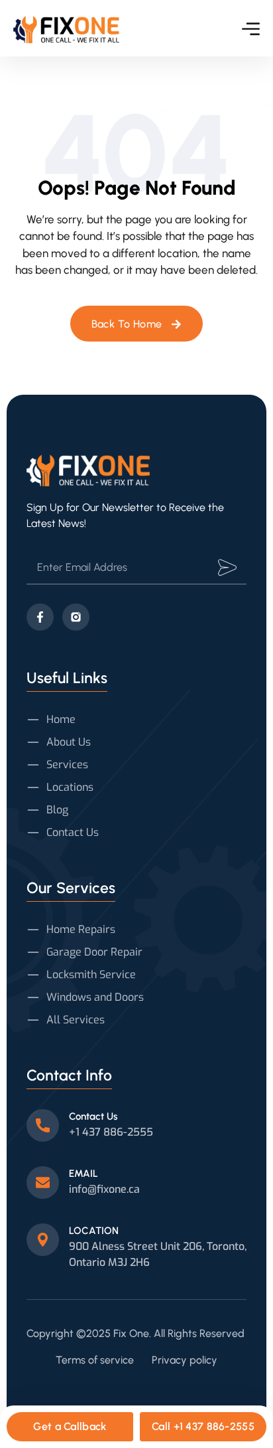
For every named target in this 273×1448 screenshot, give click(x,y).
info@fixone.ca (104, 1189)
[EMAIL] (43, 1182)
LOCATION (94, 1231)
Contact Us (93, 1116)
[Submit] (227, 567)
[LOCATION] (43, 1239)
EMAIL (83, 1174)
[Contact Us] (43, 1125)
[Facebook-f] (40, 617)
